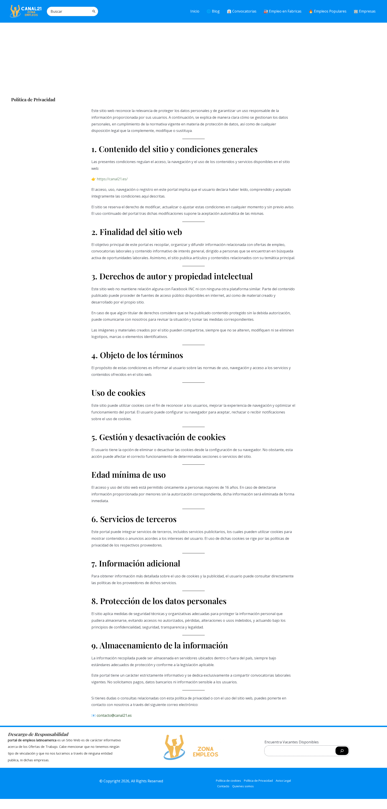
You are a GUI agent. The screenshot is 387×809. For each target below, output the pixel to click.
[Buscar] (94, 11)
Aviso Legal (283, 781)
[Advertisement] (193, 56)
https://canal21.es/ (112, 178)
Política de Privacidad (258, 781)
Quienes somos (243, 786)
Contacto (223, 786)
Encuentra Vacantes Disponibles (291, 742)
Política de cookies (228, 781)
